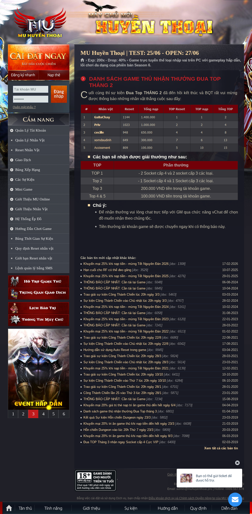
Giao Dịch (23, 160)
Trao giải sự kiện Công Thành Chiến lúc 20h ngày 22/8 (122, 337)
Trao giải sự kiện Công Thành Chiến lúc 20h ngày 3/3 (121, 294)
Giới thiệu (174, 474)
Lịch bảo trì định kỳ (38, 308)
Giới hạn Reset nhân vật (33, 258)
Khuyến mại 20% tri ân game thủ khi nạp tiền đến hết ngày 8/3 (128, 436)
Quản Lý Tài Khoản (30, 130)
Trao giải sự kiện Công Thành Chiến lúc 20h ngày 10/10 (123, 374)
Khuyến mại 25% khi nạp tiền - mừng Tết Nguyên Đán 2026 (126, 264)
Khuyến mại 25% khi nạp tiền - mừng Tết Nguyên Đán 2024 (126, 307)
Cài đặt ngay (38, 57)
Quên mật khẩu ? (24, 107)
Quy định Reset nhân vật (34, 248)
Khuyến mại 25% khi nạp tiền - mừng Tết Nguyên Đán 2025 (126, 276)
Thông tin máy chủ (38, 320)
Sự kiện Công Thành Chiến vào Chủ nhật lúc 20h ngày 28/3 (125, 362)
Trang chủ (82, 60)
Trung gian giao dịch (38, 293)
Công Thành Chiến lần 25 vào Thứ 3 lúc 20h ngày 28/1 (122, 393)
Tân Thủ (25, 508)
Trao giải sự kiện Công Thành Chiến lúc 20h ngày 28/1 (122, 387)
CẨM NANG (38, 117)
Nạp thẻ (54, 75)
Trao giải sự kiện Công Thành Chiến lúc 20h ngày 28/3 (122, 356)
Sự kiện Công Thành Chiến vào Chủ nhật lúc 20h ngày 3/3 (125, 300)
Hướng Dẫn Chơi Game (33, 229)
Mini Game (23, 189)
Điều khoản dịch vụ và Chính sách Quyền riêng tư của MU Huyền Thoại (196, 498)
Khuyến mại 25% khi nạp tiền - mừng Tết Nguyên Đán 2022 (126, 331)
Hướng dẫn (168, 508)
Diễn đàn (230, 508)
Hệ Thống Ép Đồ (28, 219)
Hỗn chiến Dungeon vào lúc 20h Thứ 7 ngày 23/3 (118, 430)
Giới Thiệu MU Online (32, 199)
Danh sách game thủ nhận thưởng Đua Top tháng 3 (120, 411)
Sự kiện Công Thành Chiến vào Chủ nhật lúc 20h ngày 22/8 (125, 344)
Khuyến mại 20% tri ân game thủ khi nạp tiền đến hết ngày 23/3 (128, 423)
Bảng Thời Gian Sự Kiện (34, 239)
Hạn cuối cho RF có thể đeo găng (107, 270)
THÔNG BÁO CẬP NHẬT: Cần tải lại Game (114, 282)
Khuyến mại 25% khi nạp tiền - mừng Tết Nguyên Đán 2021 (126, 368)
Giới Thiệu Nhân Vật (31, 209)
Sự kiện (131, 508)
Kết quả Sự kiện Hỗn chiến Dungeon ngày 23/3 (117, 417)
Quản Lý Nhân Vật (30, 140)
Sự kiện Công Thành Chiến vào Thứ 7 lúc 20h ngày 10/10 (124, 380)
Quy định (198, 508)
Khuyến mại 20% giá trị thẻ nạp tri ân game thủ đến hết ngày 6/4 (129, 405)
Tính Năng (53, 508)
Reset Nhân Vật (27, 150)
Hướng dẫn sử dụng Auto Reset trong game (114, 350)
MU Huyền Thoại (38, 22)
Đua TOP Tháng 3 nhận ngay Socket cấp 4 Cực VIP (120, 442)
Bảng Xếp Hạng (27, 170)
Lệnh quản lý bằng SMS (33, 268)
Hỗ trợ (38, 281)
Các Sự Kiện (24, 179)
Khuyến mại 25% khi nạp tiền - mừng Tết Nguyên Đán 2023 (126, 319)
